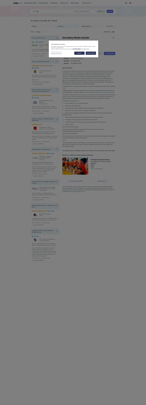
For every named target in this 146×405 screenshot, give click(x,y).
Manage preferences (56, 53)
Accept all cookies (91, 53)
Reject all (79, 53)
